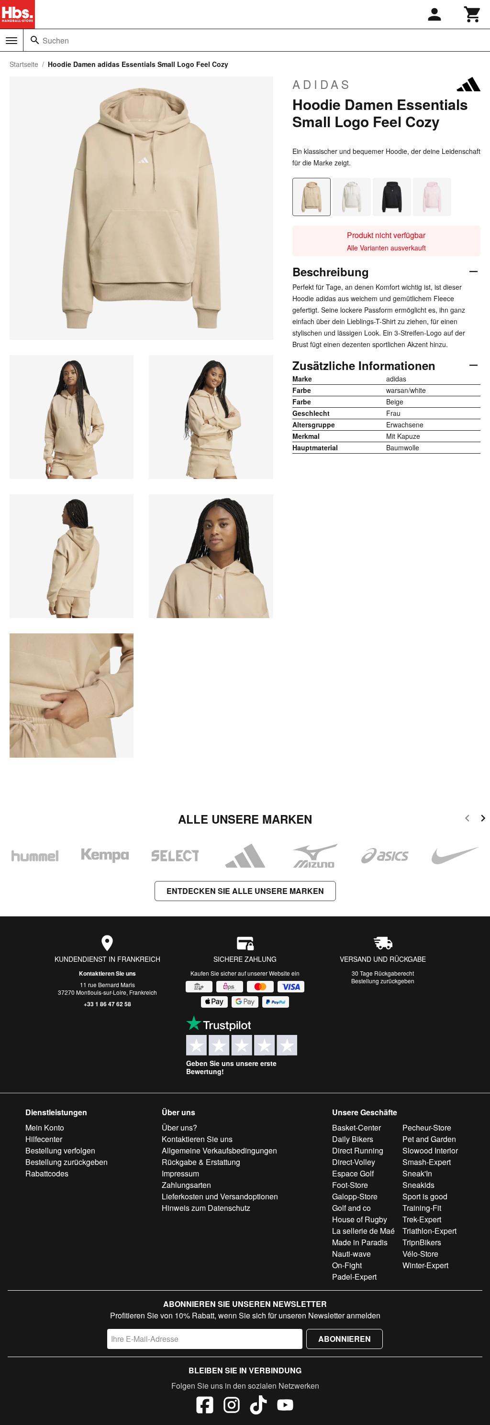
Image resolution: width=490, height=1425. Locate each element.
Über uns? (179, 1127)
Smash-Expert (426, 1161)
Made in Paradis (360, 1242)
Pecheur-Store (426, 1127)
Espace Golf (353, 1173)
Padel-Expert (354, 1276)
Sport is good (424, 1196)
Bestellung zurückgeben (382, 981)
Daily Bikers (352, 1138)
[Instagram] (231, 1406)
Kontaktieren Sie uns (107, 973)
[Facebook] (204, 1406)
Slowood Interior (430, 1150)
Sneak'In (417, 1173)
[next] (483, 819)
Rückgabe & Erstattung (201, 1161)
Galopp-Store (355, 1196)
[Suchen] (35, 40)
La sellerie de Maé (363, 1230)
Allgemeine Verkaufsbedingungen (219, 1150)
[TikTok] (258, 1406)
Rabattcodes (46, 1173)
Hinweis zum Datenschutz (206, 1207)
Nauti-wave (351, 1253)
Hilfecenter (43, 1138)
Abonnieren (344, 1338)
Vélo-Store (420, 1253)
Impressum (180, 1173)
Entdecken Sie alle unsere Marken (245, 890)
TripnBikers (421, 1242)
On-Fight (347, 1265)
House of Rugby (359, 1219)
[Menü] (11, 40)
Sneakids (418, 1184)
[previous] (467, 819)
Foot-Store (350, 1184)
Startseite (24, 64)
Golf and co (351, 1207)
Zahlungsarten (186, 1184)
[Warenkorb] (472, 14)
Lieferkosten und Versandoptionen (220, 1196)
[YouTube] (285, 1406)
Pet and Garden (429, 1138)
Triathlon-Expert (429, 1230)
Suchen (56, 40)
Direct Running (357, 1150)
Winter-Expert (425, 1265)
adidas (322, 84)
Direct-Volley (353, 1161)
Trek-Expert (421, 1219)
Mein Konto (44, 1127)
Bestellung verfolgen (60, 1150)
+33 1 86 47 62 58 (107, 1004)
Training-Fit (421, 1207)
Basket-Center (356, 1127)
